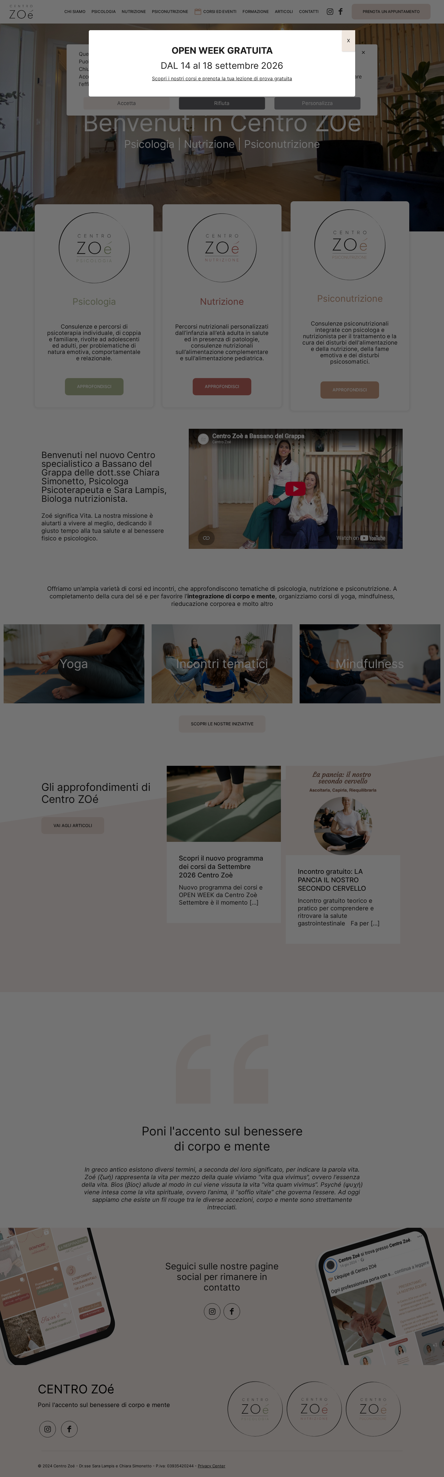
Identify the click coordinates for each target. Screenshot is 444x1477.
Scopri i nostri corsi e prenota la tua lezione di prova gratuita (222, 78)
